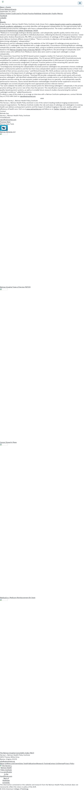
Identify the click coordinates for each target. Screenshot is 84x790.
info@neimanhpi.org (7, 761)
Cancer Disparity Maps (8, 442)
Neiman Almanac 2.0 (7, 132)
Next (8, 122)
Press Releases (5, 9)
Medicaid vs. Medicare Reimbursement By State (17, 598)
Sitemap (61, 763)
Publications (31, 763)
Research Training (43, 763)
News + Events (5, 7)
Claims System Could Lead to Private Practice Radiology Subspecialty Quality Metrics (31, 13)
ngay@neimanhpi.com (8, 120)
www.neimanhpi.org (33, 109)
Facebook (73, 109)
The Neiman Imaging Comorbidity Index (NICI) (17, 753)
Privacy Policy (69, 763)
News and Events (13, 763)
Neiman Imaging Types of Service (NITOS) (25, 50)
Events (13, 9)
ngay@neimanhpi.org (27, 96)
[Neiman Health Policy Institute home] (12, 3)
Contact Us (54, 763)
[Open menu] (80, 3)
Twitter (56, 109)
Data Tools (23, 763)
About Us (3, 763)
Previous (3, 122)
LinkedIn (63, 109)
